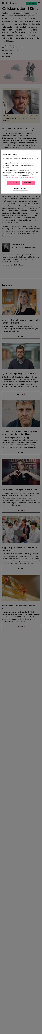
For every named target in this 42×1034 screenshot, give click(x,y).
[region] (21, 171)
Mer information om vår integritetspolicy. (23, 177)
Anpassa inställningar (20, 188)
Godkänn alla (28, 182)
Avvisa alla (13, 182)
